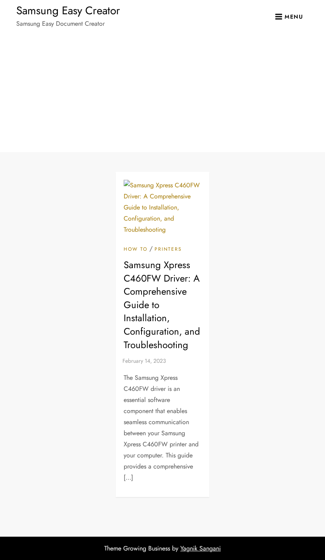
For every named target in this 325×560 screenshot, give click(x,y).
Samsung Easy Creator (68, 10)
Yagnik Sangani (200, 548)
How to (135, 249)
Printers (168, 249)
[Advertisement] (162, 92)
